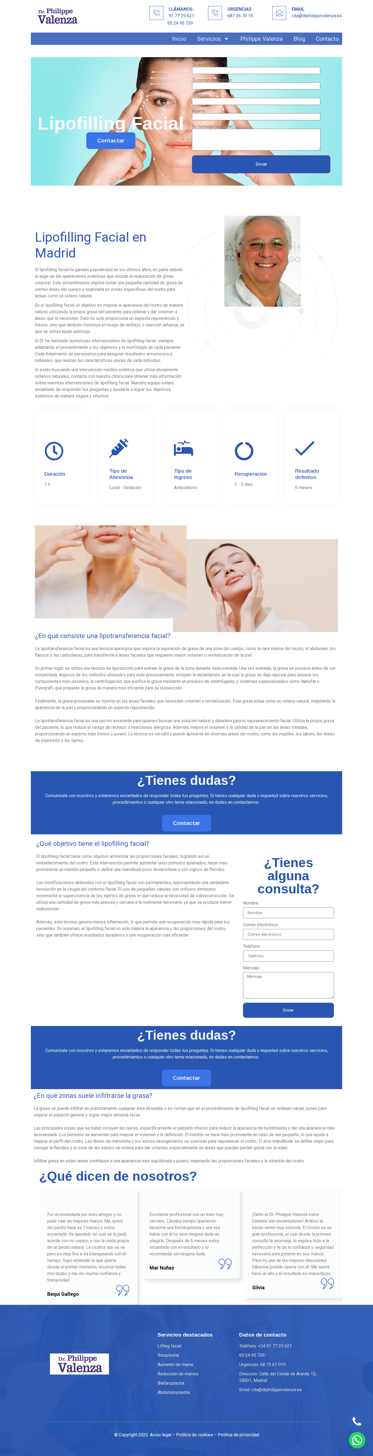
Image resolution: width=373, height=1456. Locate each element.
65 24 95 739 (180, 23)
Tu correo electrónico (212, 80)
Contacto (327, 39)
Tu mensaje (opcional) (212, 126)
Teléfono (251, 946)
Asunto (198, 111)
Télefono (200, 95)
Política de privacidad (238, 1434)
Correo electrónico (260, 925)
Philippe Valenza (261, 39)
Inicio (179, 39)
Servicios (209, 39)
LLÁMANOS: (181, 9)
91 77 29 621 (181, 15)
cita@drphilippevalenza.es (317, 15)
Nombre (250, 903)
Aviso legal (160, 1434)
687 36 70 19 (240, 15)
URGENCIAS (239, 9)
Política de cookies (194, 1434)
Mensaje (251, 968)
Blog (299, 39)
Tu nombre (202, 65)
